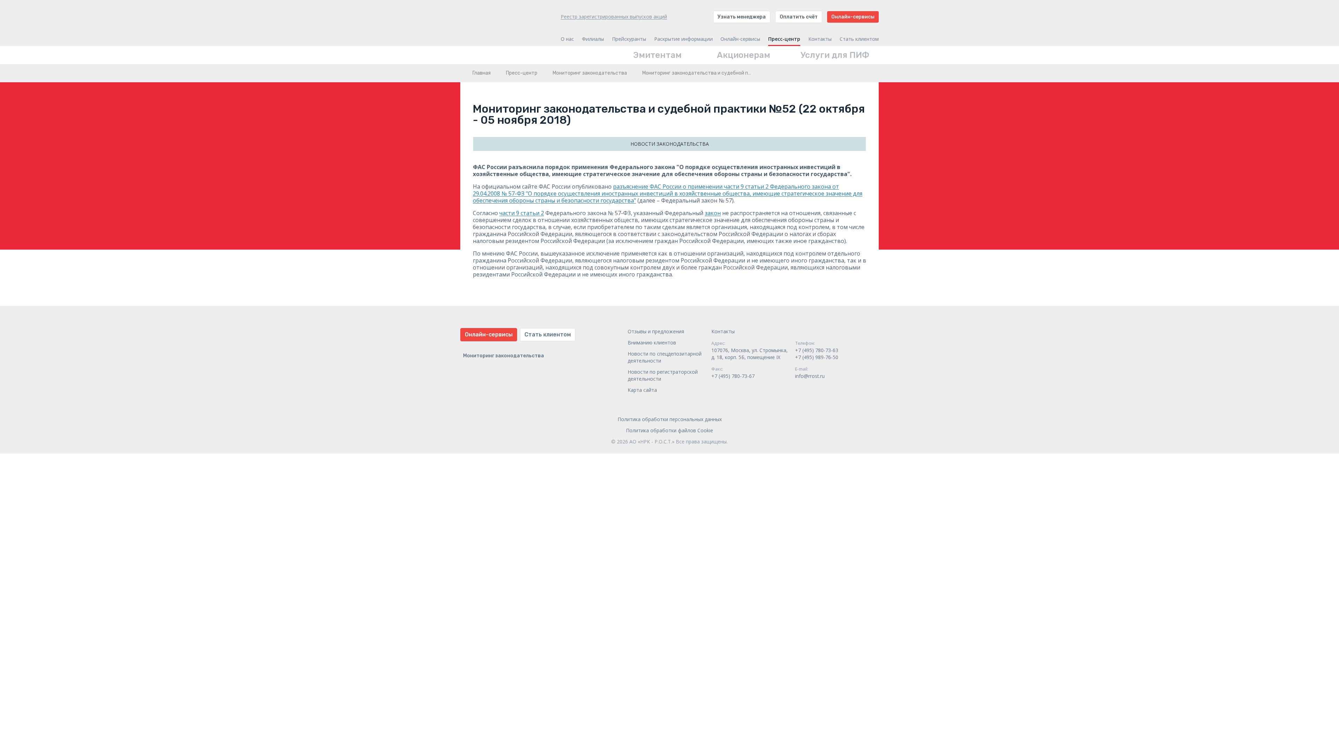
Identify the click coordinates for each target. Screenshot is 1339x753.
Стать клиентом (859, 39)
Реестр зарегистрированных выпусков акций (614, 16)
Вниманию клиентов (652, 342)
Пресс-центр (784, 39)
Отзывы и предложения (656, 331)
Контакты (820, 39)
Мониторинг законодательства (590, 73)
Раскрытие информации (683, 39)
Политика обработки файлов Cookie (669, 430)
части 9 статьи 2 (521, 213)
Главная (481, 73)
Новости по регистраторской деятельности (663, 375)
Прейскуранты (629, 39)
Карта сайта (642, 390)
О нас (567, 39)
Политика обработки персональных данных (670, 419)
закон (713, 213)
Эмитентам (657, 55)
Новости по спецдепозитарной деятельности (665, 357)
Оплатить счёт (799, 17)
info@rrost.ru (810, 376)
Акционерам (743, 55)
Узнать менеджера (742, 17)
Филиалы (593, 39)
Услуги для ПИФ (835, 55)
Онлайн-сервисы (853, 17)
